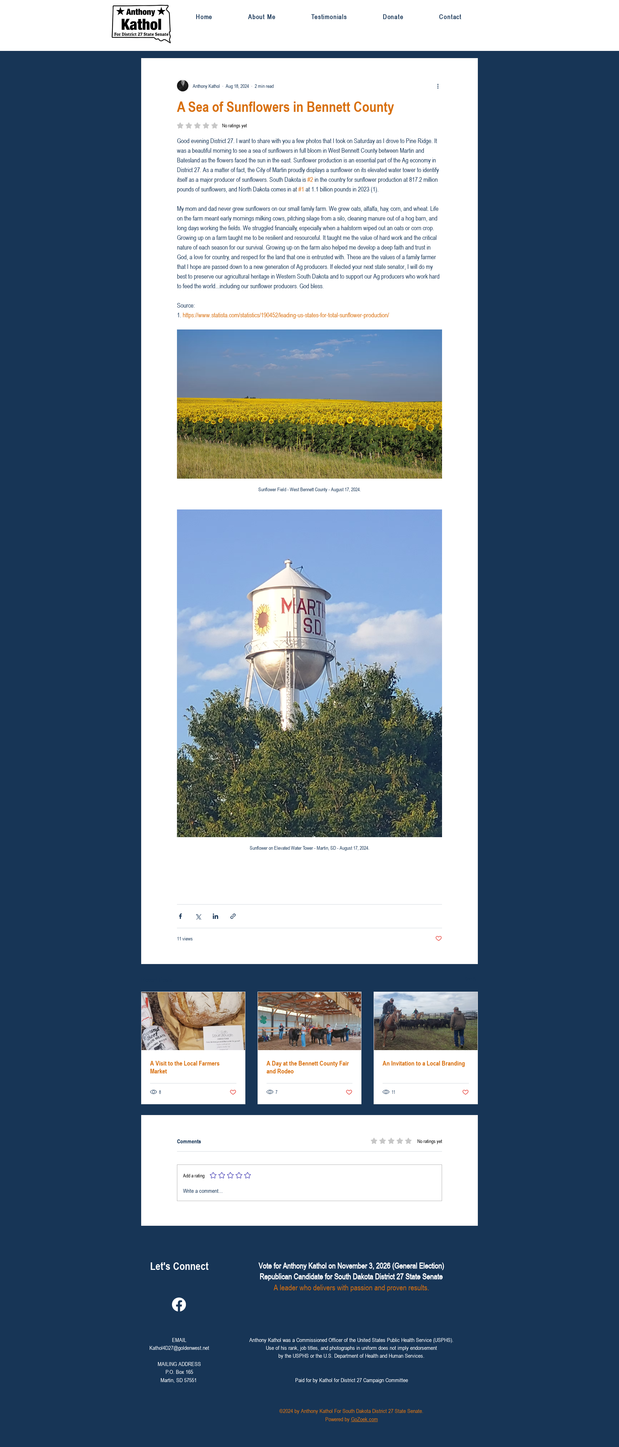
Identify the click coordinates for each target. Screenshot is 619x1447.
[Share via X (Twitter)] (198, 916)
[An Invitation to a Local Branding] (426, 1021)
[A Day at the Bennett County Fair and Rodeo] (309, 1021)
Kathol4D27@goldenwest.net (179, 1347)
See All (471, 979)
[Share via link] (233, 916)
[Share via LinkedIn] (215, 916)
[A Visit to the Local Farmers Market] (193, 1021)
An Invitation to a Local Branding (424, 1063)
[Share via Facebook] (180, 916)
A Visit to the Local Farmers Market (185, 1067)
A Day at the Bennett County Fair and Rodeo (308, 1067)
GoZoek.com (364, 1419)
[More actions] (437, 85)
